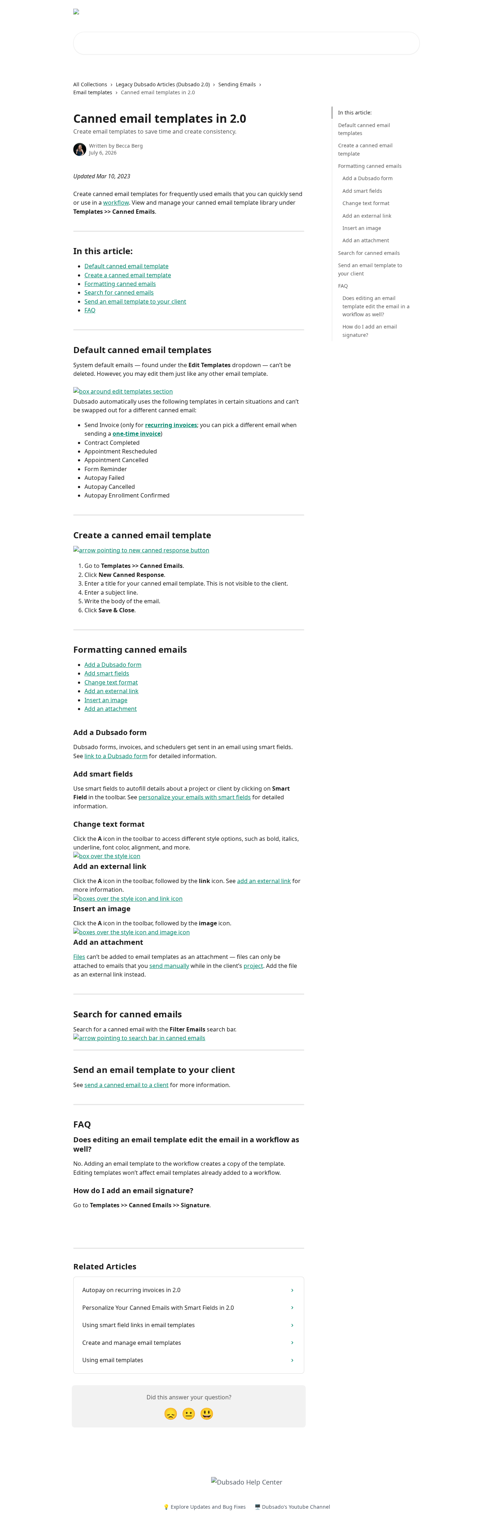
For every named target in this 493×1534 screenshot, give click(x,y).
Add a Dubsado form (112, 665)
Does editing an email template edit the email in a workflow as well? (376, 306)
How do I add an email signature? (370, 330)
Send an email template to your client (135, 301)
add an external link (264, 881)
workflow (116, 203)
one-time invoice (137, 434)
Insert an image (105, 700)
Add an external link (111, 691)
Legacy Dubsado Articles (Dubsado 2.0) (163, 84)
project (253, 966)
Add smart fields (106, 673)
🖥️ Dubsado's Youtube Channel (292, 1506)
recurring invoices (171, 425)
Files (79, 957)
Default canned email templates (364, 128)
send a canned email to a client (126, 1085)
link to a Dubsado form (116, 756)
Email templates (92, 92)
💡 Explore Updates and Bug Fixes (204, 1506)
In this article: (355, 112)
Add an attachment (110, 709)
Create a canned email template (127, 275)
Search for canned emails (119, 292)
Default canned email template (126, 266)
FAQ (90, 310)
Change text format (111, 682)
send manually (169, 966)
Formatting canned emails (120, 284)
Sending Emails (237, 84)
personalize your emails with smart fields (195, 797)
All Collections (90, 84)
